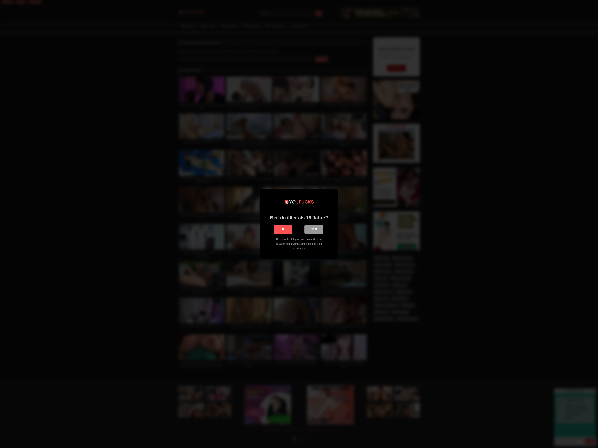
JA (283, 229)
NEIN (314, 229)
